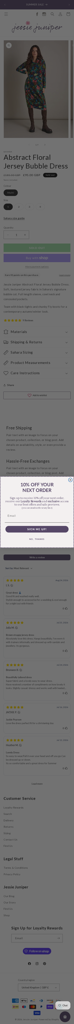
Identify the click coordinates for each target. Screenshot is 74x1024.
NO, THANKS (37, 539)
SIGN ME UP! (37, 529)
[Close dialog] (70, 480)
